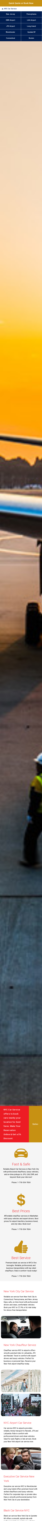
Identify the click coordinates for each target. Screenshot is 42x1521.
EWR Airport (10, 20)
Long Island (31, 26)
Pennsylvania (31, 14)
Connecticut (10, 38)
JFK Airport (10, 26)
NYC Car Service (10, 9)
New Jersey (10, 14)
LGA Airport (31, 20)
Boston (31, 38)
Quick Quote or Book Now (21, 3)
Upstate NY (31, 32)
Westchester (10, 32)
